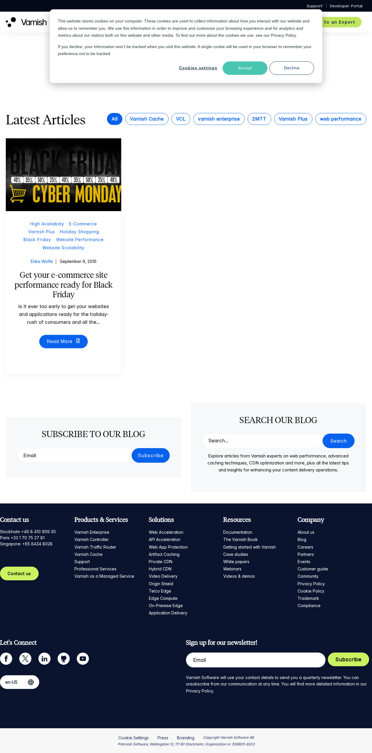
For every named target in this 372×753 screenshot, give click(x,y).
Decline (292, 68)
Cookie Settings (133, 737)
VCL (181, 119)
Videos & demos (239, 576)
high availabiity (47, 223)
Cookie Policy (311, 590)
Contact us (19, 573)
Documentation (237, 532)
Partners (306, 554)
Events (304, 561)
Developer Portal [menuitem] (346, 5)
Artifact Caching (164, 554)
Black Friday (37, 239)
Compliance (309, 605)
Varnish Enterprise (91, 532)
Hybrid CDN (160, 568)
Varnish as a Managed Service (104, 576)
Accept (245, 68)
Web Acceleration (166, 532)
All (115, 119)
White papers (236, 561)
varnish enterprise (219, 119)
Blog (302, 539)
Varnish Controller (91, 539)
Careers (305, 547)
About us (306, 532)
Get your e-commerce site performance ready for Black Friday (63, 284)
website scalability (63, 247)
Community (308, 576)
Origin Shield (161, 583)
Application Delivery (168, 612)
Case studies (235, 554)
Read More (60, 341)
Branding (185, 737)
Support (82, 561)
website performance (80, 239)
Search (338, 441)
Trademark (308, 598)
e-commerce (83, 223)
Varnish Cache (147, 119)
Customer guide (313, 568)
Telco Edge (160, 590)
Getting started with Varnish (249, 547)
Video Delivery (163, 576)
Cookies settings (198, 68)
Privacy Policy (311, 583)
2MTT (259, 119)
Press (163, 737)
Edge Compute (163, 598)
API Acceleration (164, 539)
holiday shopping (79, 231)
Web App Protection (168, 547)
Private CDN (160, 561)
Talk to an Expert (333, 22)
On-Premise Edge (166, 605)
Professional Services (95, 568)
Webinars (232, 568)
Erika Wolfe (42, 261)
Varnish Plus (293, 119)
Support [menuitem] (315, 5)
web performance (341, 119)
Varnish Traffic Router (95, 547)
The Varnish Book (240, 539)
